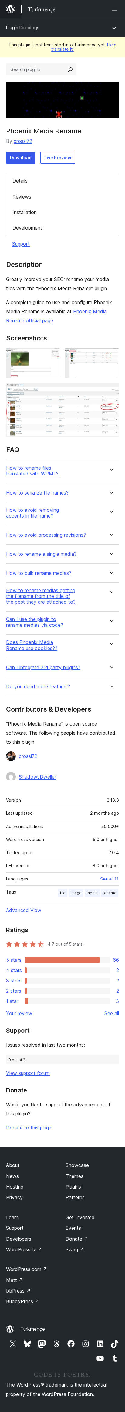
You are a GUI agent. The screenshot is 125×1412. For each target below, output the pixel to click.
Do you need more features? (38, 686)
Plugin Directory (22, 27)
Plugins (73, 1187)
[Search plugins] (70, 69)
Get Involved (80, 1217)
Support (21, 244)
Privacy (14, 1197)
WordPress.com (26, 1269)
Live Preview (57, 157)
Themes (74, 1176)
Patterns (75, 1197)
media (92, 892)
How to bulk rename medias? (38, 573)
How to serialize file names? (37, 493)
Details (20, 181)
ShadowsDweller (37, 777)
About (12, 1165)
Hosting (14, 1187)
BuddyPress (22, 1301)
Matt (14, 1280)
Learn (12, 1217)
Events (73, 1228)
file (63, 892)
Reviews (21, 197)
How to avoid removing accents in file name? (32, 513)
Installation (24, 212)
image (76, 892)
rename (110, 892)
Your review (19, 1013)
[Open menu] (115, 9)
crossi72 (23, 141)
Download (21, 157)
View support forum (28, 1073)
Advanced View (23, 910)
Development (27, 228)
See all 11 (109, 879)
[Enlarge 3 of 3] (111, 391)
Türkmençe (32, 1329)
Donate (77, 1239)
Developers (18, 1239)
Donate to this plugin (29, 1128)
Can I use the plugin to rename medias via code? (34, 622)
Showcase (77, 1165)
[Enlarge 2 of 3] (111, 356)
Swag (75, 1249)
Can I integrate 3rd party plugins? (43, 667)
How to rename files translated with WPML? (32, 471)
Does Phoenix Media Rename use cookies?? (31, 645)
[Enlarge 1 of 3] (52, 356)
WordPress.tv (24, 1249)
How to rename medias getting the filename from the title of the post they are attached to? (41, 596)
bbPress (18, 1291)
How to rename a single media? (41, 554)
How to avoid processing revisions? (46, 535)
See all (111, 1013)
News (12, 1176)
